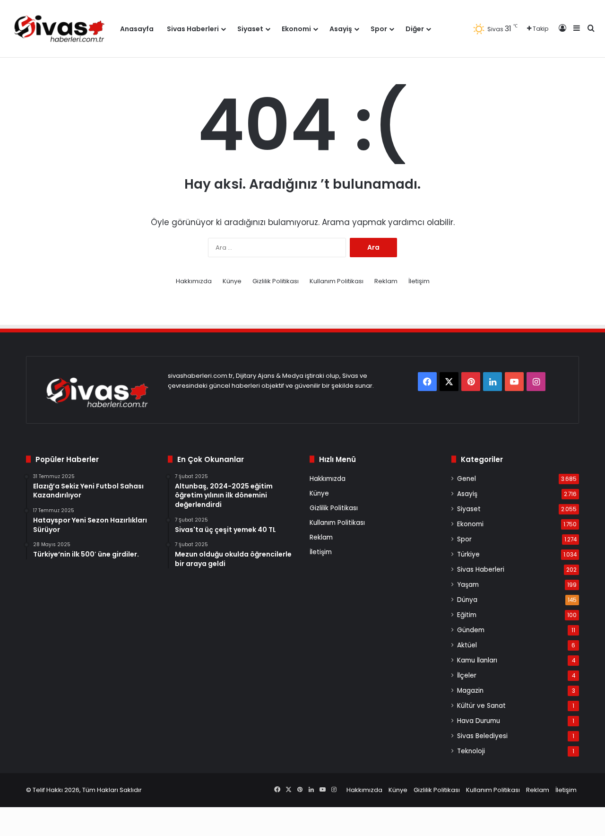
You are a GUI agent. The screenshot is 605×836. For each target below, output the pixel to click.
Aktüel (467, 645)
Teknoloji (471, 751)
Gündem (470, 630)
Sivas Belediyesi (482, 736)
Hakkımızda (194, 281)
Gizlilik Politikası (275, 281)
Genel (466, 478)
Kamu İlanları (477, 660)
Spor (379, 29)
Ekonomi (296, 29)
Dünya (467, 599)
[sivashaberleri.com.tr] (60, 28)
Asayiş (340, 29)
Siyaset (250, 29)
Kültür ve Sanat (481, 705)
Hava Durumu (478, 720)
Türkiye (468, 554)
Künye (232, 281)
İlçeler (466, 675)
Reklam (386, 281)
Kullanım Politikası (336, 281)
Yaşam (468, 584)
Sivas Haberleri (193, 29)
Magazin (470, 690)
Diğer (415, 29)
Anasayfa (137, 29)
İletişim (419, 281)
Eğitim (466, 614)
